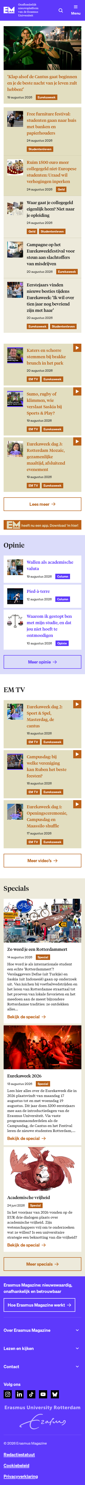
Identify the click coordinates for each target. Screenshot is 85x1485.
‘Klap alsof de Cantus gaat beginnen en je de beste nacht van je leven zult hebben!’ (42, 83)
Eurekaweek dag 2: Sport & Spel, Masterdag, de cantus (44, 716)
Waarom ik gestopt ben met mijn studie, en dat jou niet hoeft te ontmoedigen (49, 626)
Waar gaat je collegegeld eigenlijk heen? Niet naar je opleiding (51, 209)
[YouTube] (43, 1394)
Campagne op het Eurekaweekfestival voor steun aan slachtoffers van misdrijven (51, 254)
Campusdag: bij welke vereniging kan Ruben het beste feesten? (46, 766)
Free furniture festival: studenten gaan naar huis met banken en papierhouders (51, 123)
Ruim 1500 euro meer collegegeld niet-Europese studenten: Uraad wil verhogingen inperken (51, 172)
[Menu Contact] (77, 1366)
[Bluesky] (55, 1394)
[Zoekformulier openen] (60, 10)
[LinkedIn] (19, 1394)
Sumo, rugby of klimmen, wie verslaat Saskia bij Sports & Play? (44, 403)
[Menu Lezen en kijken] (77, 1348)
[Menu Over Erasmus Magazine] (77, 1330)
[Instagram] (8, 1394)
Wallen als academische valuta (50, 565)
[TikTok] (31, 1394)
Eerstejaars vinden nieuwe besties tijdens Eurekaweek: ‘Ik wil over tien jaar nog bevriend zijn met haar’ (50, 297)
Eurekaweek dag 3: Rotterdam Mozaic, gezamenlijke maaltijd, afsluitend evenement (46, 456)
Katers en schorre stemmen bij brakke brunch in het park (46, 357)
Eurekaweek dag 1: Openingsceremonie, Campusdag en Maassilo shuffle (47, 816)
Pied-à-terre (38, 591)
